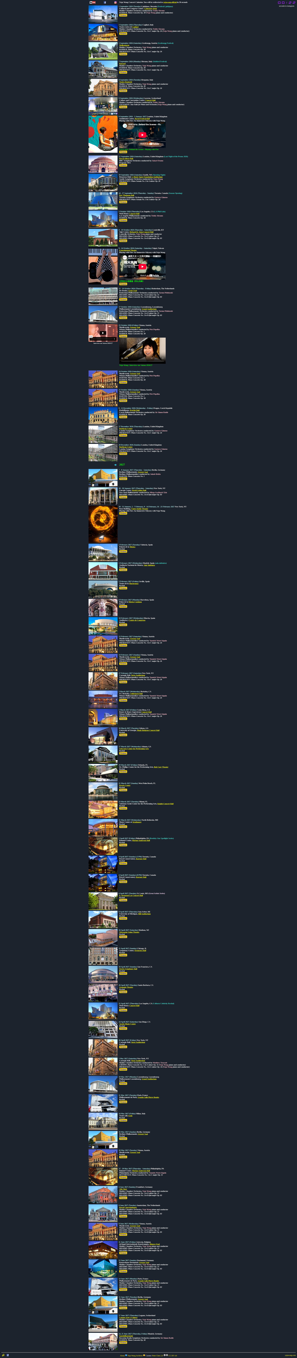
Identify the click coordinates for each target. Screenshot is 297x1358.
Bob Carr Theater (161, 767)
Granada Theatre (126, 987)
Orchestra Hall (140, 951)
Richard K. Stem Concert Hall (141, 232)
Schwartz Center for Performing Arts (134, 749)
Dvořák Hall (134, 410)
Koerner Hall (141, 859)
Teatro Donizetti (125, 82)
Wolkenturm (124, 45)
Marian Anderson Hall (141, 840)
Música (132, 547)
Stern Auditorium (138, 675)
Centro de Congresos (137, 620)
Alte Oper (123, 1189)
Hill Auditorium (144, 914)
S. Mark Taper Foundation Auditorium (147, 177)
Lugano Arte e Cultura (128, 1318)
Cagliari (135, 27)
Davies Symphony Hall (128, 969)
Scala (130, 1116)
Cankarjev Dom (150, 9)
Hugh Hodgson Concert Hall (148, 730)
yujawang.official (170, 2)
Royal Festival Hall (142, 119)
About (122, 1356)
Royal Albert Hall (126, 159)
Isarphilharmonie (126, 1336)
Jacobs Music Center (127, 1024)
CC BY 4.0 (173, 1356)
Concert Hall (150, 100)
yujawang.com (290, 1355)
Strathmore (136, 822)
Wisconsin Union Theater (129, 932)
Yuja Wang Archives (135, 1356)
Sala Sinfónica (149, 565)
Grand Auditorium (149, 309)
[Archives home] (3, 1356)
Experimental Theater (128, 250)
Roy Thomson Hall (126, 195)
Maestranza (133, 584)
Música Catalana (135, 602)
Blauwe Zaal (155, 1244)
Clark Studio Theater (139, 509)
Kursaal (122, 64)
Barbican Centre (125, 429)
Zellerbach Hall (136, 694)
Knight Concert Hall (165, 804)
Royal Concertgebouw (128, 1207)
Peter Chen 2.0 (157, 1356)
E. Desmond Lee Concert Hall (131, 895)
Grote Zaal (132, 291)
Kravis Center (124, 785)
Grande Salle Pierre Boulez (148, 1097)
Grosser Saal (135, 327)
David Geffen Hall (139, 490)
